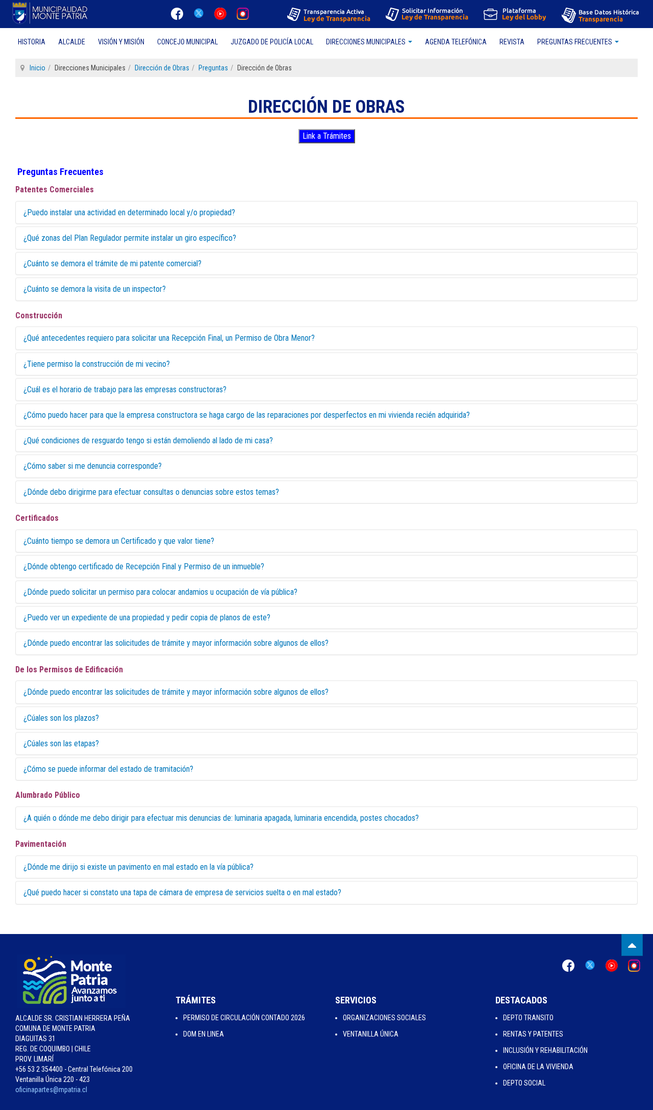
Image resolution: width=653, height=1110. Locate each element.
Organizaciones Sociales (384, 1018)
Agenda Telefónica (456, 42)
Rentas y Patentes (533, 1034)
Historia (31, 42)
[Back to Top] (632, 945)
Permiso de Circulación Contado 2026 (244, 1018)
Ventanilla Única (370, 1034)
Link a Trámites (327, 136)
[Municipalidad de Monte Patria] (51, 13)
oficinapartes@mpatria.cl (51, 1090)
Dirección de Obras (162, 68)
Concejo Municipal (187, 42)
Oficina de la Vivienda (538, 1067)
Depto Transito (528, 1018)
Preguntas (213, 68)
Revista (511, 42)
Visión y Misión (121, 42)
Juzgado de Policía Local (272, 42)
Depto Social (524, 1083)
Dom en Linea (203, 1034)
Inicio (37, 68)
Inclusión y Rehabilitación (545, 1050)
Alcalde (71, 42)
